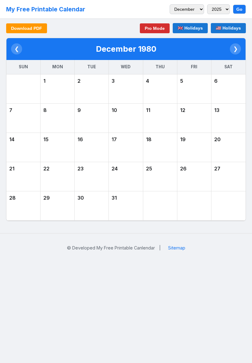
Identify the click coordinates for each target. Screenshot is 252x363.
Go (239, 9)
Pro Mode (155, 28)
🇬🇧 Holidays (190, 28)
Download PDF (26, 28)
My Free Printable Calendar (45, 9)
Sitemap (176, 247)
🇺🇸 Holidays (228, 28)
